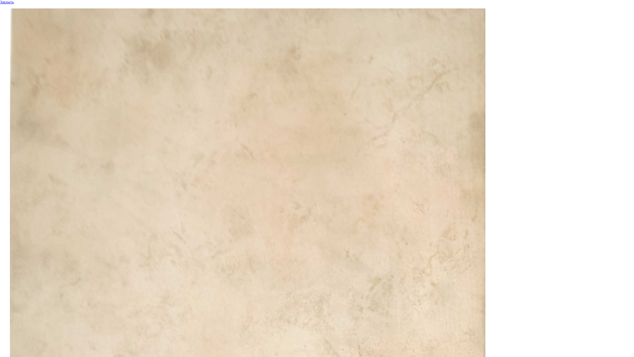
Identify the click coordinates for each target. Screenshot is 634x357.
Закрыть (7, 2)
